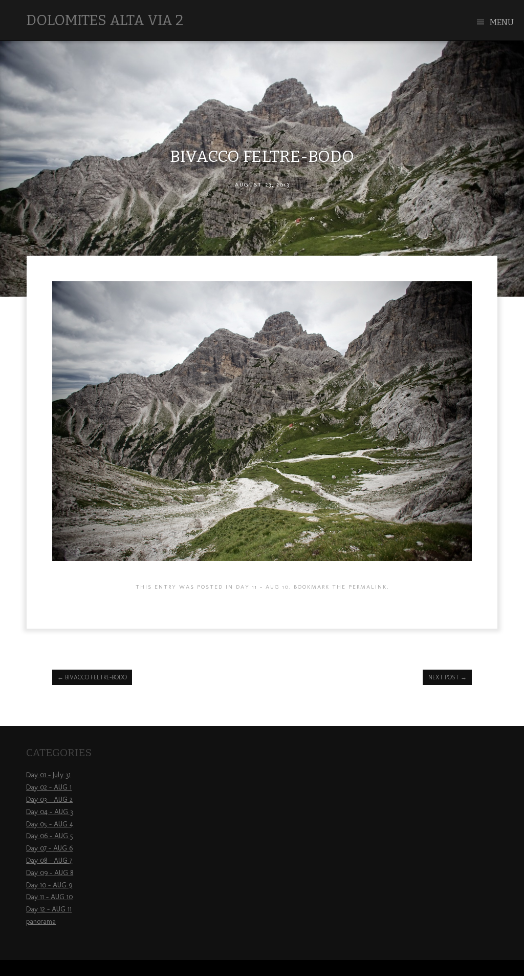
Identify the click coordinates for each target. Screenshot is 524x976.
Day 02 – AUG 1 (49, 787)
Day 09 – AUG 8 (49, 872)
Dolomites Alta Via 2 (104, 20)
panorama (41, 921)
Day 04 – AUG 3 (49, 811)
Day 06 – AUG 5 (49, 836)
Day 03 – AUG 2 (49, 799)
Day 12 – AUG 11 (49, 909)
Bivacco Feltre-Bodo (92, 677)
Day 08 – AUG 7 (49, 860)
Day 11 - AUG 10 (262, 586)
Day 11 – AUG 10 (49, 896)
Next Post (447, 677)
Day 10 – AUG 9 (49, 885)
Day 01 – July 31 (48, 775)
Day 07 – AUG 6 (49, 848)
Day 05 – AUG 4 (49, 824)
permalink (367, 586)
